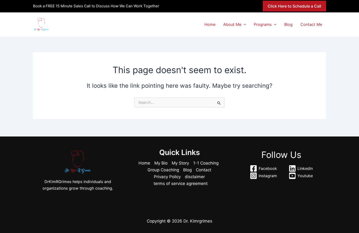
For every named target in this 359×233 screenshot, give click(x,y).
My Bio (161, 163)
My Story (180, 163)
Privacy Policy (167, 176)
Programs (263, 24)
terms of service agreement (181, 183)
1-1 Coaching (206, 163)
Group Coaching (163, 169)
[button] (294, 6)
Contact (203, 169)
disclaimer (195, 176)
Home (209, 24)
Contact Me (311, 24)
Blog (288, 24)
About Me (232, 24)
